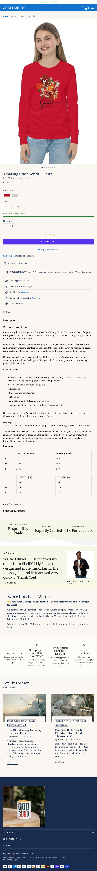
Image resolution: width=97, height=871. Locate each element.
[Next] (67, 2)
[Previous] (29, 2)
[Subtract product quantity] (5, 226)
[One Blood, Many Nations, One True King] (24, 708)
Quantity (7, 221)
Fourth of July (28, 721)
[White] (22, 195)
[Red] (6, 195)
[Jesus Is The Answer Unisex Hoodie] (80, 564)
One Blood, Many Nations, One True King (24, 732)
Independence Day (16, 725)
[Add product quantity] (12, 226)
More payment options (48, 249)
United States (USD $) (23, 853)
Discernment (79, 721)
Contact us (24, 292)
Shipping (7, 255)
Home (5, 16)
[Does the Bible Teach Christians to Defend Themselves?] (72, 708)
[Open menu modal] (92, 7)
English (6, 853)
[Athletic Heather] (14, 195)
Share (9, 312)
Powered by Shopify (10, 860)
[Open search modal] (82, 7)
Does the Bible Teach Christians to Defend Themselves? (68, 733)
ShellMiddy (8, 178)
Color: (8, 190)
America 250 (13, 721)
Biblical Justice (63, 721)
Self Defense (61, 725)
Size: (6, 201)
